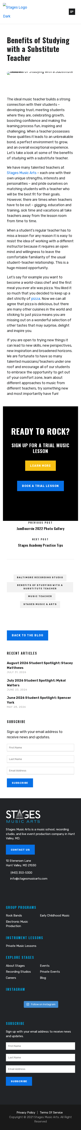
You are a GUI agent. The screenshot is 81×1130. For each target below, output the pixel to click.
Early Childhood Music (54, 915)
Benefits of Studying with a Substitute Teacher (40, 587)
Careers (11, 978)
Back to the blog (27, 635)
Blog (43, 978)
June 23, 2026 (17, 689)
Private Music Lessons (21, 946)
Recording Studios (18, 971)
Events (45, 965)
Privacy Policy (26, 1112)
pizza (35, 298)
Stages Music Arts (21, 173)
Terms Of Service (51, 1112)
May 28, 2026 (16, 706)
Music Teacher (40, 596)
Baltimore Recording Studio (40, 577)
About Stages (15, 965)
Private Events (50, 971)
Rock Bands (14, 915)
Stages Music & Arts (40, 604)
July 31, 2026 (16, 672)
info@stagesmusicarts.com (28, 878)
